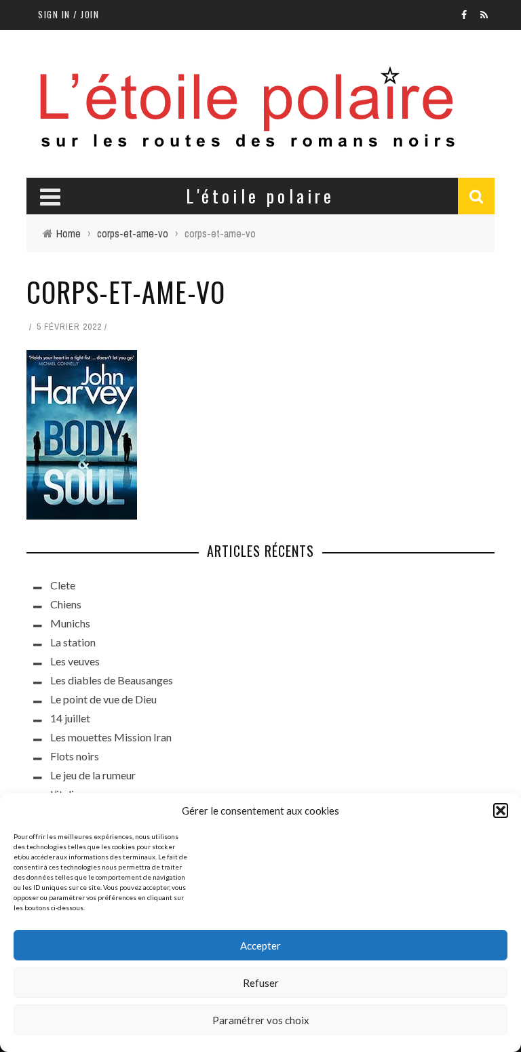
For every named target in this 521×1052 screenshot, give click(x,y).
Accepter (260, 945)
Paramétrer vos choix (260, 1020)
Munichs (70, 623)
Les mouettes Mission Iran (111, 736)
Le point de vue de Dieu (103, 699)
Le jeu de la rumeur (93, 774)
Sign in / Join (68, 14)
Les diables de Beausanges (111, 680)
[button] (500, 810)
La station (73, 642)
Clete (62, 585)
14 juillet (70, 718)
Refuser (261, 983)
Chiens (65, 604)
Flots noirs (74, 755)
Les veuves (75, 661)
